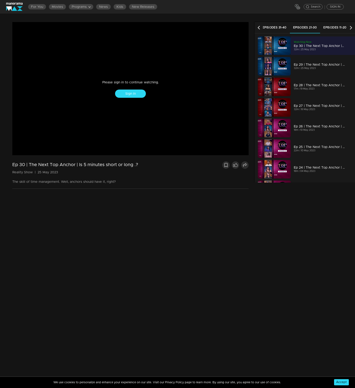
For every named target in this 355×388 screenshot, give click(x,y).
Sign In (130, 93)
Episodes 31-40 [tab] (275, 27)
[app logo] (16, 7)
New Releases (143, 6)
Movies (57, 6)
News (103, 6)
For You (37, 6)
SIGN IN (335, 6)
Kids (119, 6)
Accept (341, 382)
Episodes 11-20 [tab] (335, 27)
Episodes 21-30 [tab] (305, 27)
